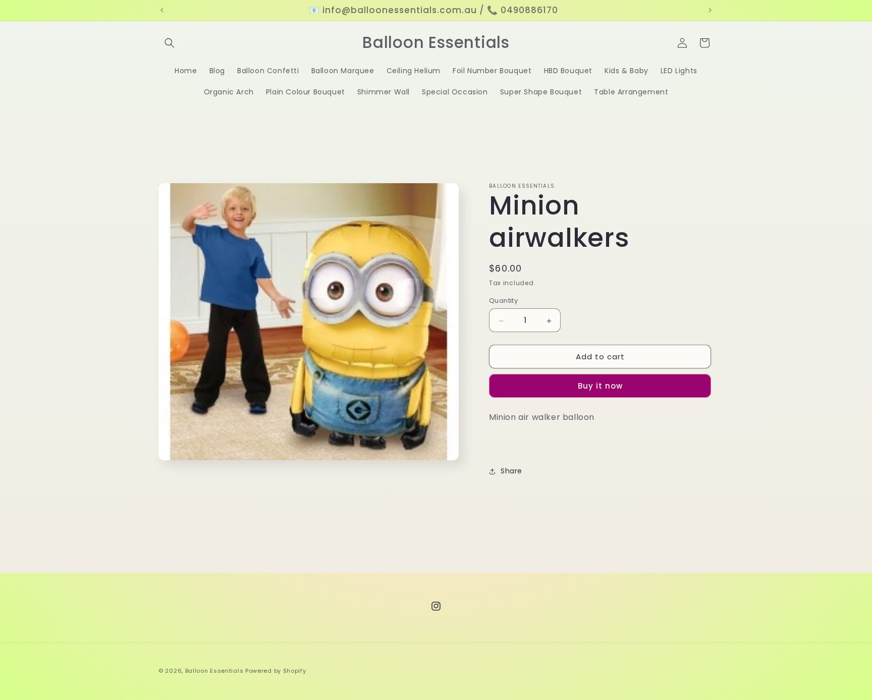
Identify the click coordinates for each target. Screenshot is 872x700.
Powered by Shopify (275, 671)
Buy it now (600, 386)
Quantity (503, 301)
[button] (169, 43)
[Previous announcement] (162, 10)
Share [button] (511, 471)
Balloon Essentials (214, 671)
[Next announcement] (710, 10)
